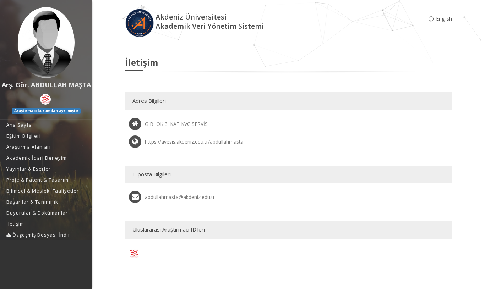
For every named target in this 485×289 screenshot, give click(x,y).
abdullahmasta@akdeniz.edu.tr (180, 197)
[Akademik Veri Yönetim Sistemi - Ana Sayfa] (140, 22)
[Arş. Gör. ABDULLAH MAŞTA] (46, 42)
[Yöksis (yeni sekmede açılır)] (45, 99)
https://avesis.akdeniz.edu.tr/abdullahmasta (194, 141)
